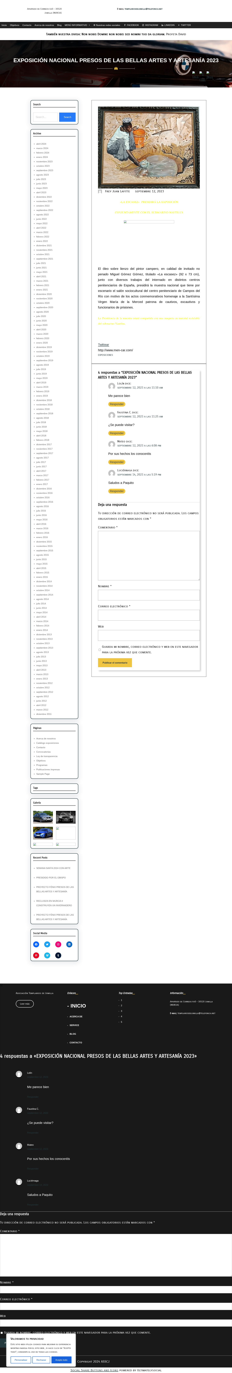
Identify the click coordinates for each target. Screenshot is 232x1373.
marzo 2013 (42, 674)
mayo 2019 (42, 378)
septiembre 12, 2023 (37, 1077)
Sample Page (43, 774)
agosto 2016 (42, 506)
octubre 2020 (43, 303)
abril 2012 (41, 705)
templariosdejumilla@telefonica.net (143, 9)
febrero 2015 (42, 572)
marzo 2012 (42, 709)
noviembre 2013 (44, 639)
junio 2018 (41, 426)
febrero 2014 (42, 625)
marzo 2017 (42, 475)
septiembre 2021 (44, 258)
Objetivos (14, 25)
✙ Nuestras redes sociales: (107, 25)
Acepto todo (61, 1360)
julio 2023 (41, 179)
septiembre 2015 (44, 550)
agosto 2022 (42, 214)
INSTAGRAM (151, 25)
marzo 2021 (42, 281)
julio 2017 (41, 462)
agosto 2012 (42, 696)
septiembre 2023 (44, 170)
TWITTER (186, 25)
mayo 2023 (42, 188)
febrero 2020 (42, 338)
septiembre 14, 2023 (37, 1185)
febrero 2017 (42, 480)
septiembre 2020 (44, 307)
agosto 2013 (42, 652)
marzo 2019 (42, 387)
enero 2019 (42, 396)
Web (101, 626)
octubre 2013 (43, 643)
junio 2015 (41, 559)
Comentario (108, 527)
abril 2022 (41, 228)
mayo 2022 (42, 223)
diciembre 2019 (44, 347)
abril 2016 (41, 524)
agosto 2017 (42, 457)
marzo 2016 (42, 528)
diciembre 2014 (44, 581)
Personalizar (21, 1360)
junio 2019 (41, 373)
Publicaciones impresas (48, 769)
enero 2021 (42, 289)
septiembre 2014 (44, 594)
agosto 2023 (42, 174)
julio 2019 (41, 369)
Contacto (26, 25)
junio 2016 (41, 515)
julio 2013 (41, 656)
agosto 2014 (42, 599)
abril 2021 (41, 276)
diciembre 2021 (44, 245)
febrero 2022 (42, 236)
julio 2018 (41, 422)
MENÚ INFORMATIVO (76, 25)
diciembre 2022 (44, 197)
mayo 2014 (42, 612)
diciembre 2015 (44, 541)
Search (67, 117)
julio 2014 (41, 603)
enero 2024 (42, 157)
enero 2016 (42, 537)
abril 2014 (41, 617)
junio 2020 (41, 320)
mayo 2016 (42, 519)
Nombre (105, 586)
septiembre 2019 (44, 360)
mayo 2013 (42, 665)
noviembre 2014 (44, 586)
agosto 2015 (42, 555)
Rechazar (41, 1360)
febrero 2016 (42, 533)
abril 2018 (41, 435)
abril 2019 (41, 382)
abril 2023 (41, 192)
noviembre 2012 (44, 683)
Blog (59, 25)
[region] (41, 1350)
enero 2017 (42, 484)
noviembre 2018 (44, 404)
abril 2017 (41, 471)
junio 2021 (41, 267)
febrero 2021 (42, 285)
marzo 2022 (42, 232)
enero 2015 (42, 577)
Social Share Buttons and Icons (94, 1370)
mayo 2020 (42, 325)
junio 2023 (41, 183)
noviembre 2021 (44, 250)
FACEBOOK (133, 25)
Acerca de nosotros (44, 25)
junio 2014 (41, 608)
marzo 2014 (42, 621)
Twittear (103, 344)
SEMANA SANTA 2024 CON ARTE (53, 868)
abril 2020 (41, 329)
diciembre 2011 (44, 714)
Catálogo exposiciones (47, 743)
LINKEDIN (169, 25)
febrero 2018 (42, 440)
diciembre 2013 (44, 634)
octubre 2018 (43, 409)
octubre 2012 (43, 687)
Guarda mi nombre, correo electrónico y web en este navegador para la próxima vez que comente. (150, 649)
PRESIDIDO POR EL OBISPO (51, 877)
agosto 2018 (42, 418)
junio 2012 (41, 701)
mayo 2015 (42, 563)
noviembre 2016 (44, 493)
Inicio (4, 25)
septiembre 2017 (44, 453)
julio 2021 (41, 263)
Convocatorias (43, 752)
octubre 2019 (43, 356)
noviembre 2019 (44, 351)
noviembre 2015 (44, 546)
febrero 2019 (42, 391)
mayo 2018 (42, 431)
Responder (117, 404)
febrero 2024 (42, 152)
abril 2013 (41, 670)
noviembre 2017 (44, 449)
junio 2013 (41, 661)
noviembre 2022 (44, 201)
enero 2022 (42, 241)
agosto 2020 (42, 312)
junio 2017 (41, 466)
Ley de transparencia (46, 756)
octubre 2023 (43, 166)
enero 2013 (42, 678)
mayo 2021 (42, 272)
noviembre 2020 (44, 298)
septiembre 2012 (44, 692)
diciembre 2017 (44, 444)
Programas (41, 765)
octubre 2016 (43, 497)
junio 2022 (41, 219)
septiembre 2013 (44, 647)
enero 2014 (42, 630)
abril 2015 (41, 568)
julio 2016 (41, 510)
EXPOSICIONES (105, 355)
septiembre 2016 (44, 502)
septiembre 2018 (44, 413)
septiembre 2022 (44, 210)
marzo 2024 (42, 148)
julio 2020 (41, 316)
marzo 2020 (42, 334)
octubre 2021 (43, 254)
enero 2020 (42, 342)
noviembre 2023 (44, 161)
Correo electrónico (114, 606)
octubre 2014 (43, 590)
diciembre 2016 (44, 488)
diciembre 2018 (44, 400)
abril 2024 (41, 144)
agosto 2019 (42, 365)
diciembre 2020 (44, 294)
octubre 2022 (43, 205)
